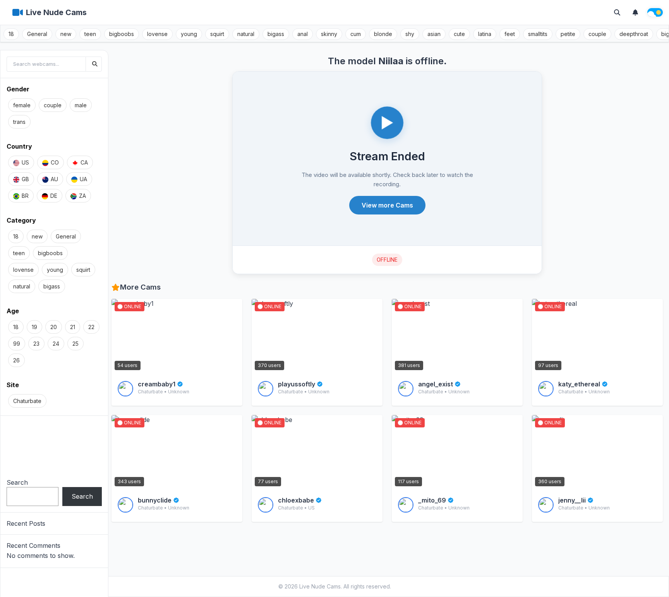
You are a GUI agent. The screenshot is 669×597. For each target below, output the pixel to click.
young (189, 34)
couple (597, 34)
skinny (329, 34)
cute (459, 34)
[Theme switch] (655, 12)
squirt (217, 34)
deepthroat (633, 34)
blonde (383, 34)
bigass (276, 34)
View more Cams (387, 205)
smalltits (537, 34)
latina (484, 34)
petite (568, 34)
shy (409, 34)
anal (302, 34)
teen (90, 34)
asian (434, 34)
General (37, 34)
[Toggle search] (617, 12)
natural (245, 34)
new (65, 34)
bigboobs (121, 34)
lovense (157, 34)
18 (11, 34)
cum (355, 34)
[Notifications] (635, 12)
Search (17, 482)
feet (509, 34)
